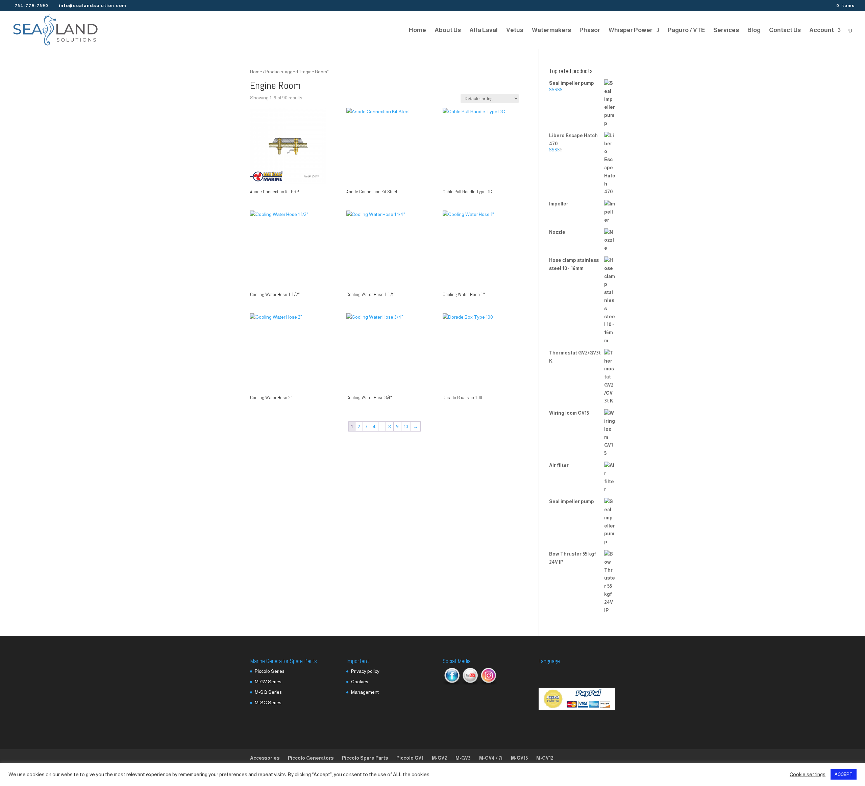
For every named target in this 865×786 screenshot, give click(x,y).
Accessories (264, 758)
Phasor (589, 30)
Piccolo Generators (310, 758)
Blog (754, 30)
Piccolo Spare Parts (365, 758)
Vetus (514, 30)
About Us (448, 30)
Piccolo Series (270, 671)
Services (726, 30)
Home (417, 30)
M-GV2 (439, 758)
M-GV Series (268, 681)
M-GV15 (519, 758)
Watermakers (551, 30)
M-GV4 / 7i (490, 758)
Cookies (359, 681)
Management (365, 692)
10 (406, 426)
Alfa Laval (483, 30)
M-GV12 (544, 758)
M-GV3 (463, 758)
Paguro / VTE (686, 30)
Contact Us (785, 30)
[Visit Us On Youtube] (470, 683)
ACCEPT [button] (843, 774)
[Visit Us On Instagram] (488, 683)
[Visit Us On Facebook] (452, 683)
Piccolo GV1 (409, 758)
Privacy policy (365, 671)
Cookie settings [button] (807, 774)
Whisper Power (630, 30)
